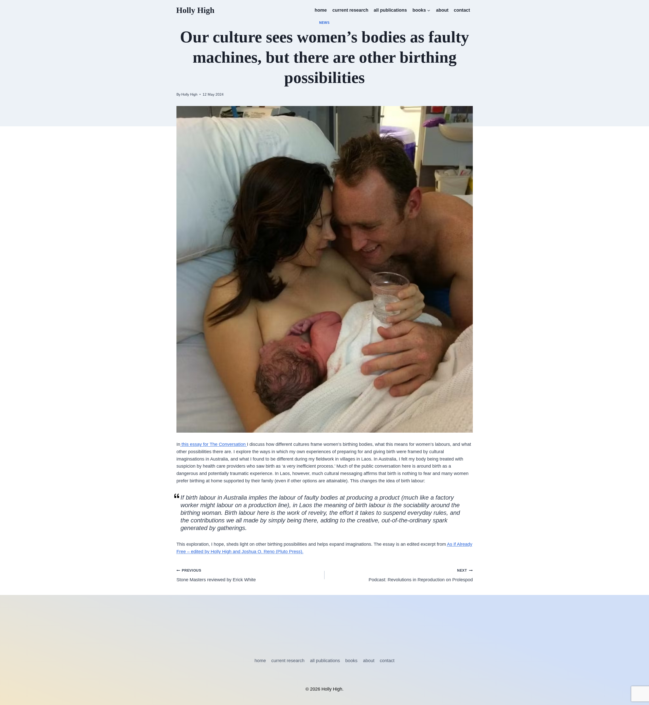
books (351, 660)
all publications (390, 10)
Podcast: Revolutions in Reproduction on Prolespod (421, 575)
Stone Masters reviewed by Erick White (216, 575)
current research (350, 10)
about (442, 10)
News (324, 23)
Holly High (189, 94)
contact (462, 10)
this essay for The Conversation (213, 444)
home (321, 10)
